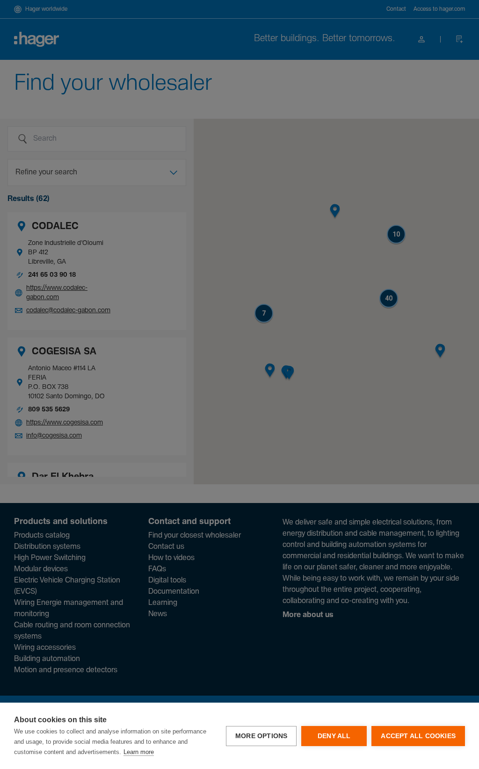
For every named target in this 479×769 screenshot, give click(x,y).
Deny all (334, 736)
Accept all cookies (418, 736)
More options (261, 736)
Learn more (138, 751)
